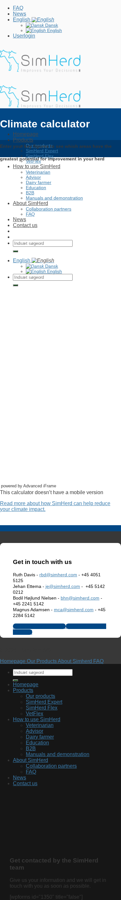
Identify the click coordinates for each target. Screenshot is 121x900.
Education (37, 742)
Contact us (25, 783)
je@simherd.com (62, 586)
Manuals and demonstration (57, 754)
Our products (40, 696)
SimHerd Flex (41, 707)
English (22, 19)
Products (23, 690)
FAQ (18, 8)
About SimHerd (30, 760)
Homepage (25, 134)
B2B (31, 748)
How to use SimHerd (36, 719)
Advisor (34, 731)
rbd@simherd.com (58, 574)
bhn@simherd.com (80, 598)
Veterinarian (40, 725)
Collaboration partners (51, 766)
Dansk (51, 25)
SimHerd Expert (44, 702)
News (19, 13)
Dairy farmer (40, 737)
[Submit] (15, 680)
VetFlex (34, 713)
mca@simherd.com (74, 609)
